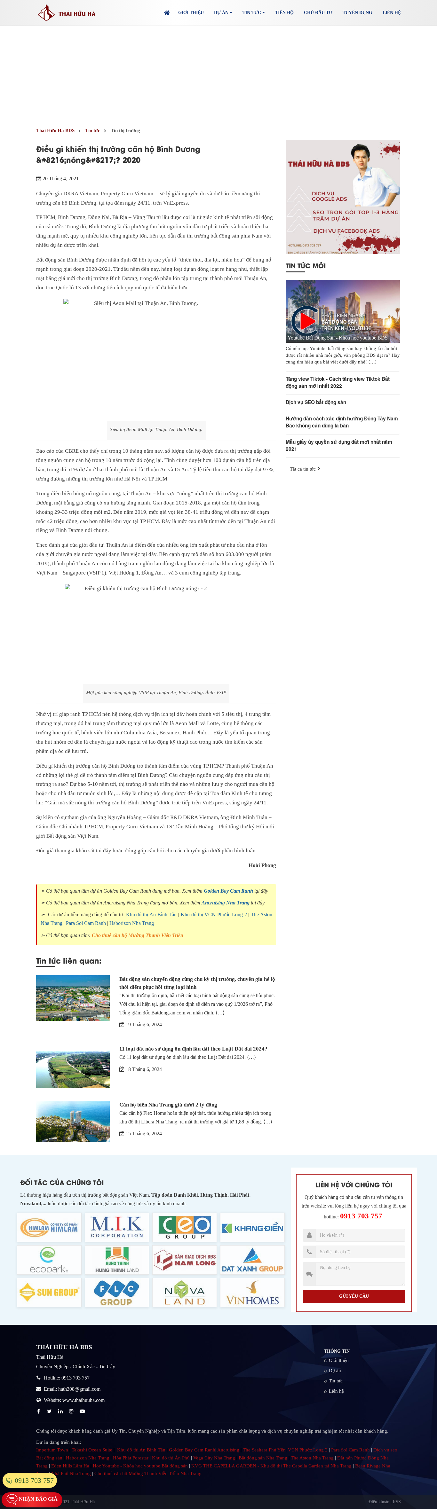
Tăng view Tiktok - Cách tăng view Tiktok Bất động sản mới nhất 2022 (338, 382)
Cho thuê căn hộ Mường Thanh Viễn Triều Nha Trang (148, 1473)
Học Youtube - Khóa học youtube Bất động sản (140, 1465)
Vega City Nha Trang (214, 1457)
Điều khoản (379, 1501)
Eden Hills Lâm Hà (70, 1465)
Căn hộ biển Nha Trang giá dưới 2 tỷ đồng (168, 1105)
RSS (397, 1501)
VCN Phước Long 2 (308, 1449)
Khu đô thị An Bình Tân (151, 914)
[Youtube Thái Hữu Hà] (83, 1411)
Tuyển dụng (357, 12)
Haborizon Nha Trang (131, 923)
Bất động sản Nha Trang (263, 1457)
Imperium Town (52, 1449)
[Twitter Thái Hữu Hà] (50, 1411)
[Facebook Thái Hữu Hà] (39, 1411)
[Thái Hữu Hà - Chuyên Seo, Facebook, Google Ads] (343, 197)
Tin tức (336, 1380)
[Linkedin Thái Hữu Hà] (61, 1411)
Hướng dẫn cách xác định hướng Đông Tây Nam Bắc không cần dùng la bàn (342, 422)
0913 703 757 (361, 1216)
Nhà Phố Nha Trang (71, 1473)
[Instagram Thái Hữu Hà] (72, 1411)
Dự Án (222, 12)
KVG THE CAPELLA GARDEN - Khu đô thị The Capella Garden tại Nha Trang (271, 1465)
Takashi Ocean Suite (92, 1449)
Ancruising (228, 1449)
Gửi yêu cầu (354, 1296)
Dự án (335, 1370)
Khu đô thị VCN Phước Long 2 (214, 914)
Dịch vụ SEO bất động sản (316, 402)
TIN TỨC (252, 12)
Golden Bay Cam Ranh (228, 891)
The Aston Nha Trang (312, 1457)
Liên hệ (392, 12)
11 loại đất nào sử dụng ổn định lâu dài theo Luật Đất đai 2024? (193, 1049)
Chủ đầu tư (318, 12)
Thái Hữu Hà (83, 1501)
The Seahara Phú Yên (264, 1449)
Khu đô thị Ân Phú (171, 1457)
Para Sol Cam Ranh (86, 923)
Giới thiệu (191, 12)
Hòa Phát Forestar (130, 1457)
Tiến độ (284, 12)
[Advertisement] (218, 74)
